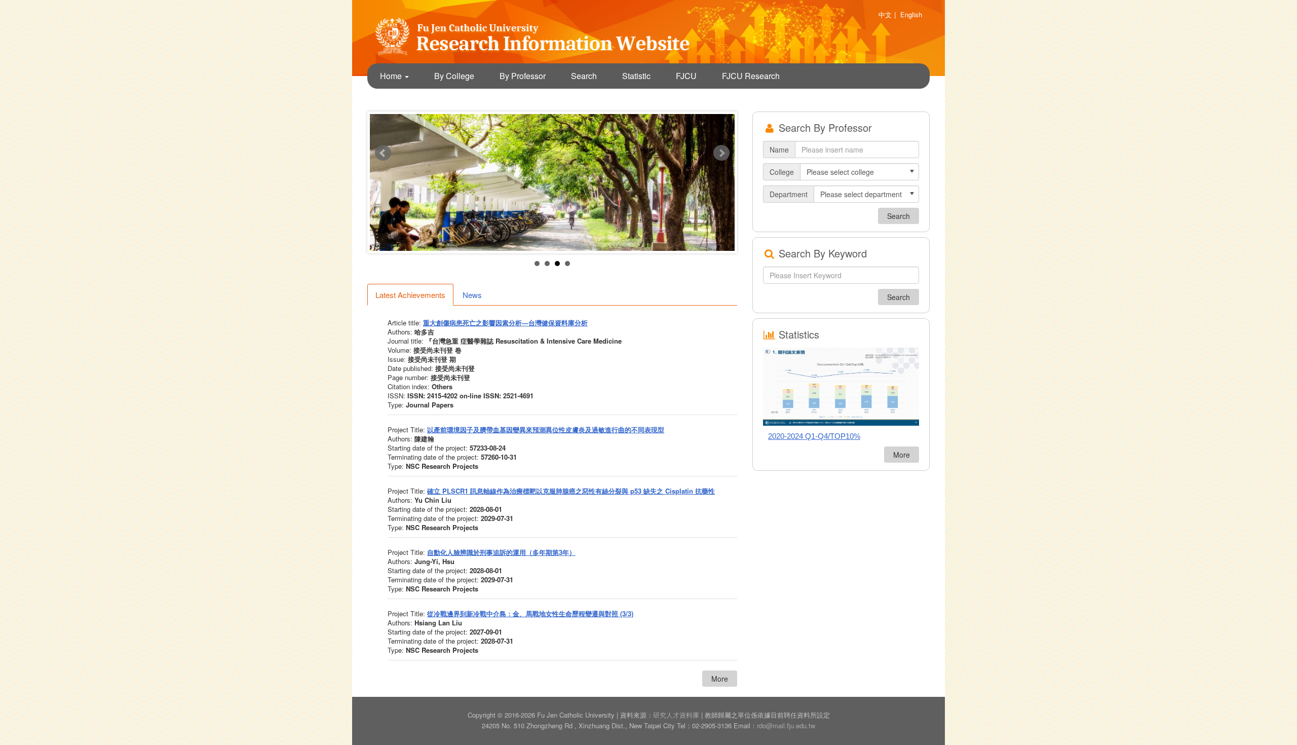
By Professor (523, 76)
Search (584, 76)
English (911, 14)
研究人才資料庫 (676, 715)
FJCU (686, 76)
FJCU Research (751, 76)
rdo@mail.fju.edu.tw (786, 725)
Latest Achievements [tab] (410, 294)
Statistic (636, 76)
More (719, 679)
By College (454, 76)
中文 (885, 14)
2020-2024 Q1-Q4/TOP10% (814, 436)
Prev (383, 153)
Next (721, 153)
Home (392, 76)
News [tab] (472, 294)
